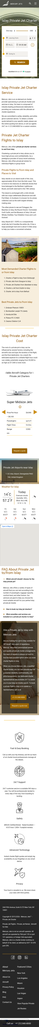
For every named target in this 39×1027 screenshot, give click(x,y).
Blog (4, 992)
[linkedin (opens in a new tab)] (26, 958)
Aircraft (5, 982)
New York (21, 973)
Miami (19, 983)
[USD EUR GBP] (32, 31)
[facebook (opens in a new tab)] (13, 958)
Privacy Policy (8, 987)
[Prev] (4, 412)
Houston (20, 988)
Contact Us (7, 1002)
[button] (19, 580)
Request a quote (19, 451)
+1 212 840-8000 (23, 1023)
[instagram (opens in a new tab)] (19, 958)
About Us (6, 977)
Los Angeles (22, 978)
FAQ (4, 997)
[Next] (34, 412)
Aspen (20, 998)
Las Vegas (21, 993)
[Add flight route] (32, 45)
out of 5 (16, 71)
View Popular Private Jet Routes (25, 1006)
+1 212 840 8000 (18, 697)
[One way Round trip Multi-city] (9, 31)
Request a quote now (19, 706)
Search (21, 62)
